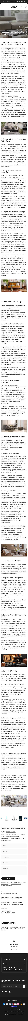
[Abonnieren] (24, 986)
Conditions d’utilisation (7, 1012)
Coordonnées (22, 1012)
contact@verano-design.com (9, 893)
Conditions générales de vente (10, 1014)
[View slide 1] (11, 949)
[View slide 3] (15, 949)
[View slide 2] (13, 949)
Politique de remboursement (9, 1011)
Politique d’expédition (15, 1012)
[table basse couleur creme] (14, 801)
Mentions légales (20, 1014)
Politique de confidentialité (19, 1011)
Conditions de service (16, 884)
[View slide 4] (16, 949)
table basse (7, 144)
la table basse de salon (17, 57)
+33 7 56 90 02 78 (20, 1)
